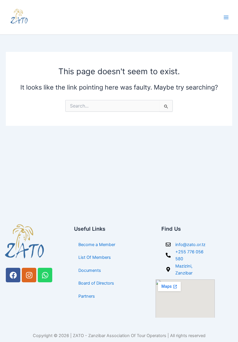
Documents (89, 270)
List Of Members (94, 257)
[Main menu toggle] (226, 17)
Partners (86, 296)
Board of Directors (96, 283)
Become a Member (96, 244)
